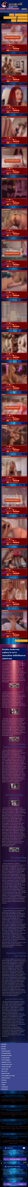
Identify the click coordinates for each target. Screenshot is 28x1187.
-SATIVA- (5, 116)
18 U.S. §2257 (10, 1178)
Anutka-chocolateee (9, 86)
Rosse (4, 1048)
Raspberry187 (7, 456)
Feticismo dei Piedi (8, 1075)
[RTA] (24, 1162)
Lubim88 (5, 425)
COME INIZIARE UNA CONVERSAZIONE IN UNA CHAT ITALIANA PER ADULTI (14, 1109)
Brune (4, 1046)
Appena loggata (22, 20)
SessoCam (3, 8)
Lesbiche (5, 1087)
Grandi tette (6, 1062)
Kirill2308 (5, 332)
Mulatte (5, 1071)
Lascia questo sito (8, 1162)
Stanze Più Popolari (10, 17)
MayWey (5, 518)
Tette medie (6, 1060)
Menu (24, 9)
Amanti (14, 20)
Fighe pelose (6, 1066)
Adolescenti (6, 1051)
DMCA (21, 1179)
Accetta (21, 1184)
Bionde (4, 1044)
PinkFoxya (6, 549)
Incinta (4, 1082)
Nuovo (12, 14)
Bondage (5, 1089)
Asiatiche (5, 1069)
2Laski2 (5, 178)
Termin (9, 1179)
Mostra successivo (21, 640)
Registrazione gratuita (12, 37)
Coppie (11, 7)
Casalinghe (6, 1057)
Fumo (3, 1084)
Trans (15, 6)
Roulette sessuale (21, 14)
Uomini (11, 6)
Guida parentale (18, 1178)
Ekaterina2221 (7, 209)
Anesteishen (6, 302)
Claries (5, 363)
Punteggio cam (22, 17)
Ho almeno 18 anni (15, 1159)
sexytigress (6, 579)
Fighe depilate (7, 1064)
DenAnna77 (6, 271)
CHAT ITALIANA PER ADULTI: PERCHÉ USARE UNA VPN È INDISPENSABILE (14, 1123)
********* (3, 24)
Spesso (4, 1080)
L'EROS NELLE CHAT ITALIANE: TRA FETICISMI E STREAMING (14, 1137)
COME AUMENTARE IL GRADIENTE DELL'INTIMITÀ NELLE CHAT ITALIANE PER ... (14, 1096)
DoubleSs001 (6, 55)
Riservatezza (15, 1179)
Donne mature (7, 1055)
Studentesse (6, 1053)
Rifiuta (9, 1184)
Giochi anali (6, 1078)
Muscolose (6, 1073)
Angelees (5, 610)
